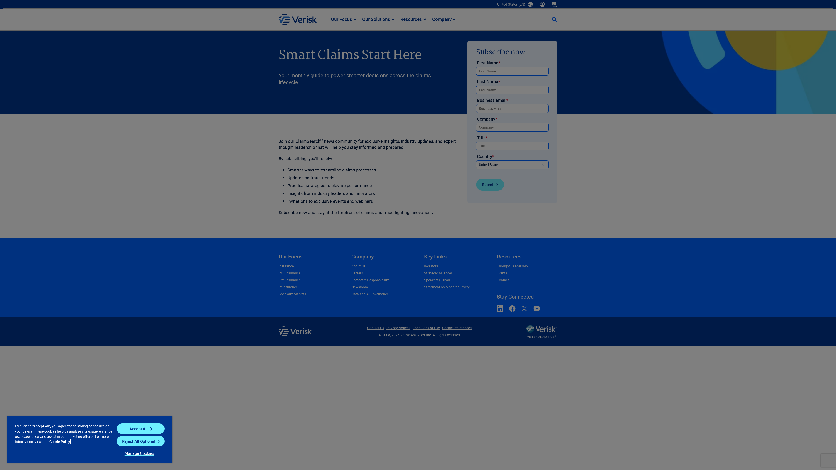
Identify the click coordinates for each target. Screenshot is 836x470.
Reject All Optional (138, 441)
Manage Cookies (139, 453)
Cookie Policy (59, 441)
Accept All (139, 428)
